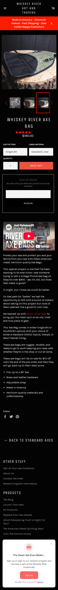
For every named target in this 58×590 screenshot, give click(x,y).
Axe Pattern (9, 144)
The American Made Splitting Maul (23, 528)
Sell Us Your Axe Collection (18, 468)
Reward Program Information (20, 483)
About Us (8, 473)
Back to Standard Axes (30, 440)
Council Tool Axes (13, 504)
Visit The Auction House (17, 533)
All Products (10, 509)
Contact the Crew (13, 478)
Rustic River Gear (36, 313)
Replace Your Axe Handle (17, 514)
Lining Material (36, 144)
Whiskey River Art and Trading (29, 8)
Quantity (7, 158)
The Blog (8, 499)
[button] (23, 132)
